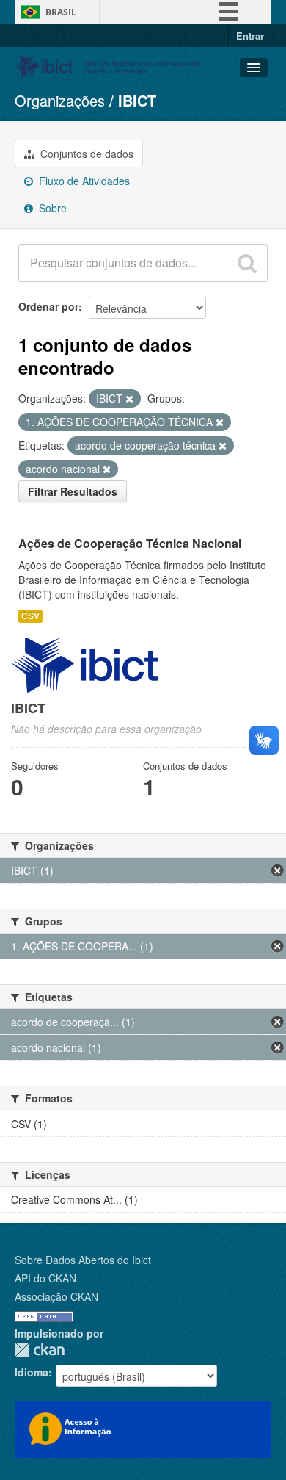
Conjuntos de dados (85, 153)
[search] (247, 263)
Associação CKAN (56, 1296)
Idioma (31, 1372)
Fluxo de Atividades (83, 180)
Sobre (51, 208)
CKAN (40, 1349)
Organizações (60, 100)
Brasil (60, 12)
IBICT (137, 100)
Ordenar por (48, 306)
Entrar (250, 36)
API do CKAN (45, 1278)
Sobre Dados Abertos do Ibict (83, 1259)
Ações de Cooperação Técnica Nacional (129, 543)
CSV (30, 616)
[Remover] (129, 399)
